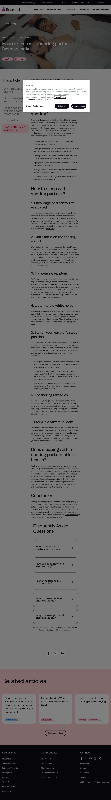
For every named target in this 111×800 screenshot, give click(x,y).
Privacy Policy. (60, 97)
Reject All (62, 106)
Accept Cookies (78, 106)
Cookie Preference (34, 106)
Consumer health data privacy (39, 100)
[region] (56, 96)
